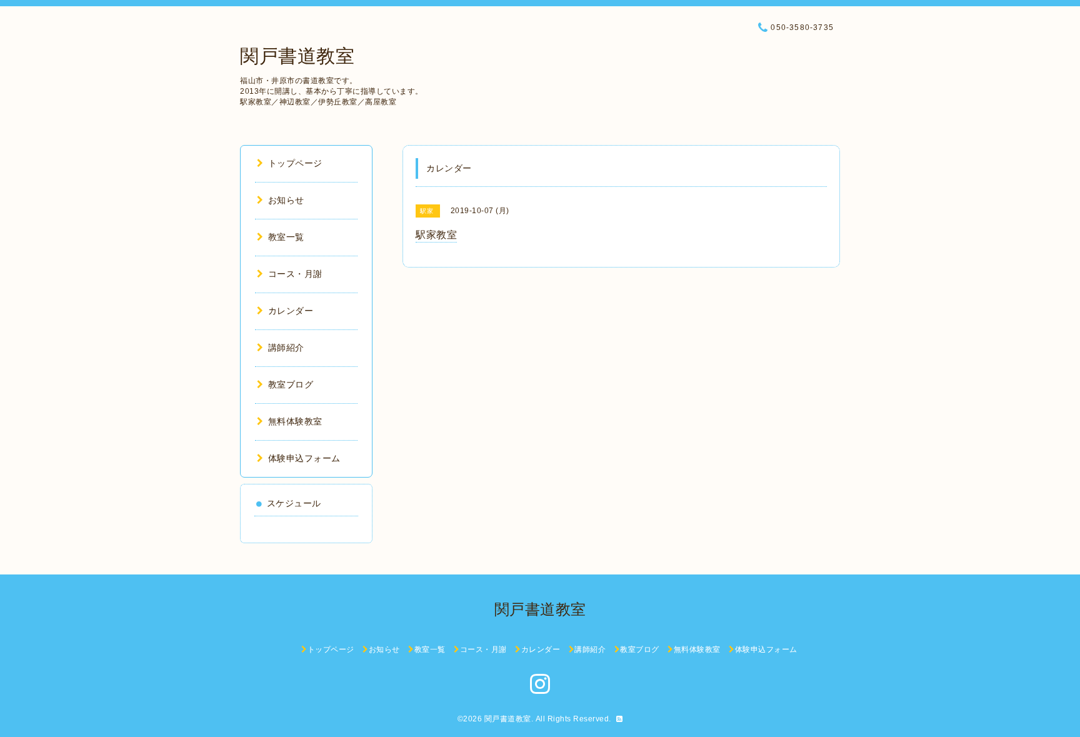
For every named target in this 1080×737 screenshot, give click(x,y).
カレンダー (290, 311)
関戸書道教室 (297, 56)
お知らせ (286, 200)
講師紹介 (286, 348)
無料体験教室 (295, 421)
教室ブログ (290, 384)
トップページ (295, 163)
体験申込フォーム (304, 458)
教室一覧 (286, 237)
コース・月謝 (295, 274)
